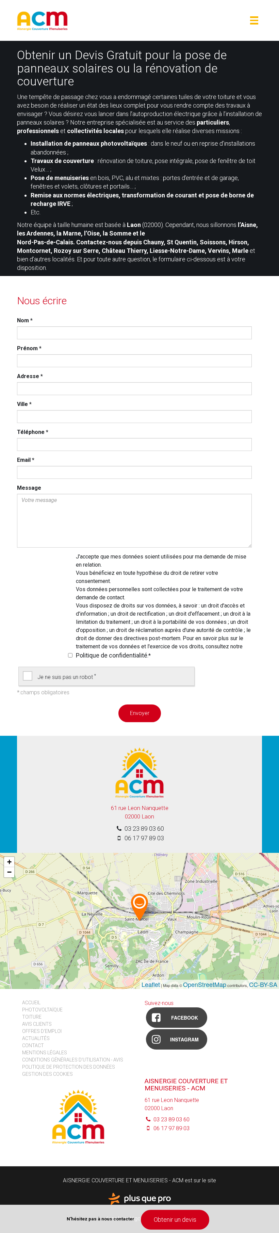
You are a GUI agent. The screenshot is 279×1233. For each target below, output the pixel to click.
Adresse (30, 376)
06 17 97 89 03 (143, 838)
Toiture (32, 1017)
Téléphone (32, 432)
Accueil (31, 1002)
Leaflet (151, 984)
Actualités (36, 1038)
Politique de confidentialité (111, 655)
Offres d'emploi (42, 1031)
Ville (24, 404)
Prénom (29, 348)
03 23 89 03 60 (143, 828)
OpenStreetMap (204, 984)
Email (25, 460)
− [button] (9, 872)
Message (29, 488)
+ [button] (9, 862)
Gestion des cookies (47, 1074)
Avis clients (37, 1024)
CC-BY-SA (263, 984)
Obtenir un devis (175, 1219)
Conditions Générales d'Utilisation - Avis (72, 1059)
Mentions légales (44, 1052)
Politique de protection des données (68, 1067)
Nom (25, 320)
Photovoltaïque (42, 1009)
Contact (33, 1045)
